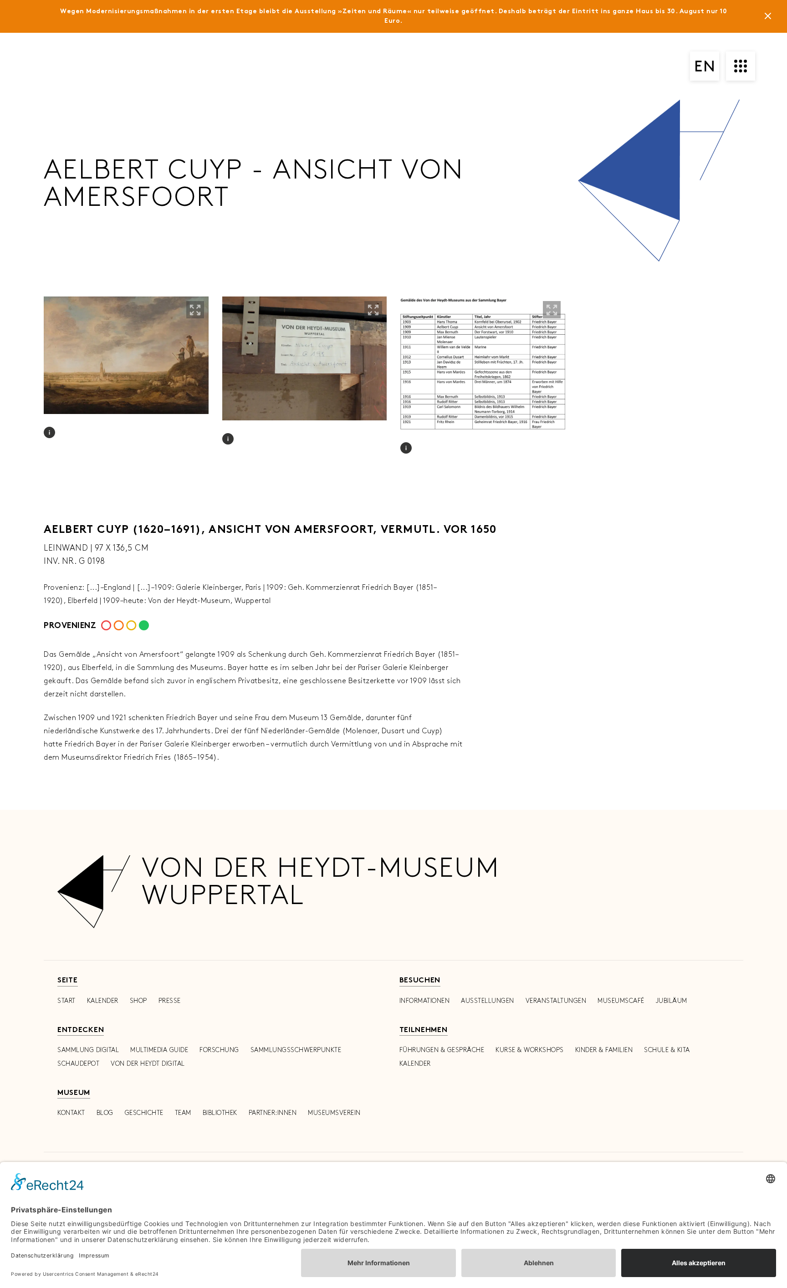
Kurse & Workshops (530, 1050)
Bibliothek (220, 1113)
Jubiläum (671, 1001)
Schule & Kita (667, 1050)
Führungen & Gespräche (442, 1050)
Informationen (424, 1001)
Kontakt (71, 1113)
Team (183, 1113)
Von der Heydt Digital (148, 1064)
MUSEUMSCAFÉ (621, 1001)
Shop (138, 1001)
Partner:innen (273, 1113)
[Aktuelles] (767, 17)
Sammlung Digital (88, 1050)
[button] (195, 309)
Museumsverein (334, 1113)
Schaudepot (78, 1064)
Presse (169, 1001)
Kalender (102, 1001)
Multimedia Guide (159, 1050)
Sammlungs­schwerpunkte (296, 1050)
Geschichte (144, 1113)
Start (66, 1001)
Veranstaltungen (556, 1001)
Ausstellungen (487, 1001)
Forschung (219, 1050)
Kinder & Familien (604, 1050)
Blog (105, 1113)
